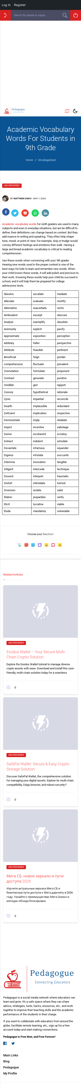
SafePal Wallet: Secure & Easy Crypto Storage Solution (37, 766)
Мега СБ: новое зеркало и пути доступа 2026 (35, 878)
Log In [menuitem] (6, 5)
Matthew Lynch (22, 198)
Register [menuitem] (20, 5)
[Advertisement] (40, 63)
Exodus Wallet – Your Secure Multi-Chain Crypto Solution (36, 654)
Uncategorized (12, 185)
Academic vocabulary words (19, 224)
